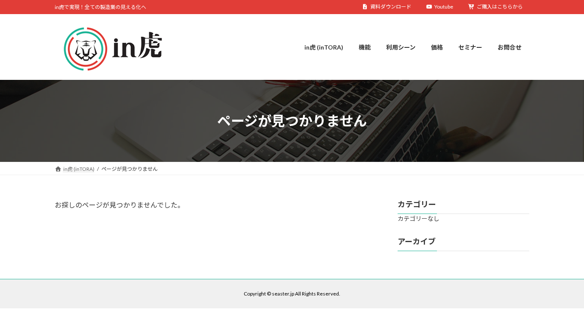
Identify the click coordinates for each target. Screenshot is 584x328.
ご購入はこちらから (500, 6)
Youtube (443, 6)
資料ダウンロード (390, 6)
